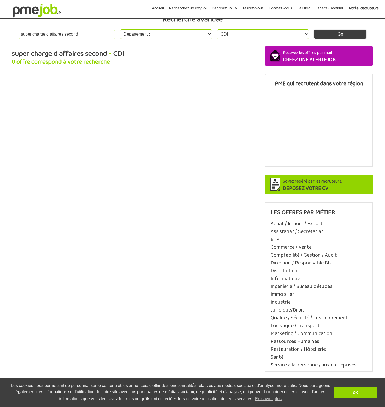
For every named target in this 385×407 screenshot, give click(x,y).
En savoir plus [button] (268, 399)
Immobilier (282, 294)
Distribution (284, 271)
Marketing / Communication (301, 333)
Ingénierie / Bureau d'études (301, 286)
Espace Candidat (329, 8)
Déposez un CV (224, 8)
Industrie (281, 302)
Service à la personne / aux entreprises (313, 365)
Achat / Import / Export (297, 223)
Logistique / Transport (295, 325)
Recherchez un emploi (188, 8)
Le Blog (303, 8)
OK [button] (355, 393)
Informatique (285, 278)
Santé (277, 357)
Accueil (158, 8)
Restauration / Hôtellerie (298, 349)
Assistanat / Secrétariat (297, 231)
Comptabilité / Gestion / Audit (304, 255)
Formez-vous (280, 8)
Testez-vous (253, 8)
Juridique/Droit (287, 310)
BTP (275, 239)
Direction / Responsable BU (301, 263)
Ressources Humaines (295, 341)
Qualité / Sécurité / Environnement (309, 318)
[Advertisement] (135, 88)
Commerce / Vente (291, 247)
